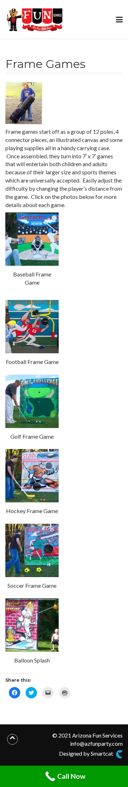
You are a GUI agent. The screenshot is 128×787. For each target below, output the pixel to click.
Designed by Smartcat (86, 753)
